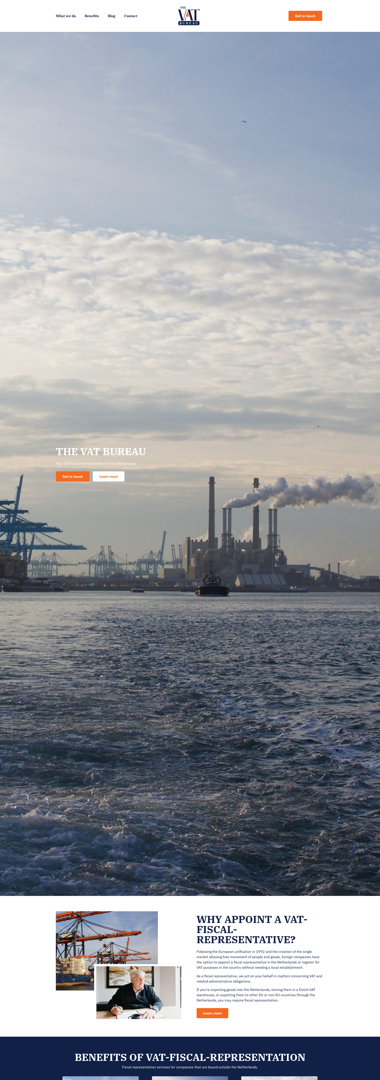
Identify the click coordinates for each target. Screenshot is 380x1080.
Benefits (92, 16)
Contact (130, 16)
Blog (111, 16)
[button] (108, 476)
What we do (66, 16)
